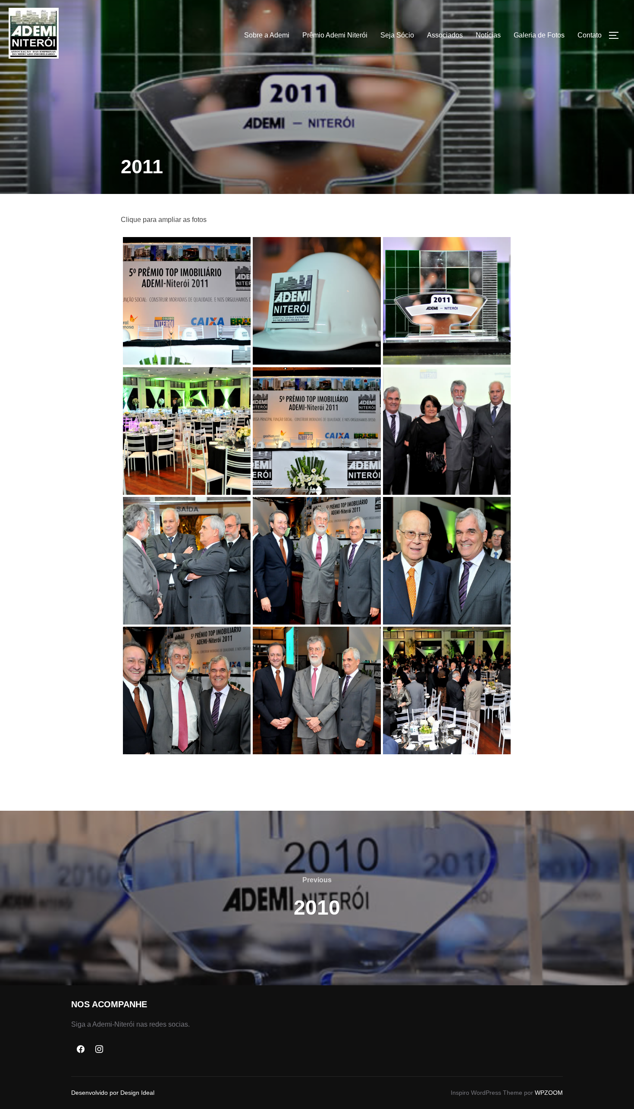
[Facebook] (80, 1049)
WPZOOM (549, 1092)
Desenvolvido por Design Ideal (112, 1092)
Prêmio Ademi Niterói (334, 35)
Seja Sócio (397, 35)
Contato (590, 35)
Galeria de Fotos (539, 35)
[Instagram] (99, 1049)
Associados (445, 35)
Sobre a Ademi (266, 35)
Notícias (488, 35)
